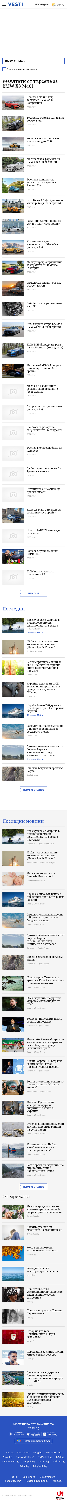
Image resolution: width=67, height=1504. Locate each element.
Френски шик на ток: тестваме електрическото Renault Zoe (44, 182)
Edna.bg (24, 1466)
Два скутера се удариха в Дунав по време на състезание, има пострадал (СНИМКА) (45, 1376)
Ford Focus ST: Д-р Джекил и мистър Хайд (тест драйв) (45, 201)
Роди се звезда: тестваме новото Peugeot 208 (43, 139)
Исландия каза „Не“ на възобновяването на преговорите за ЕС (42, 1147)
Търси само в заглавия (22, 69)
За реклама (29, 1477)
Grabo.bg (44, 1461)
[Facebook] (33, 1485)
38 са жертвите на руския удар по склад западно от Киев (44, 1001)
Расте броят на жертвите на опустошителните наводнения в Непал (45, 1168)
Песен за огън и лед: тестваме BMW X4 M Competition (40, 100)
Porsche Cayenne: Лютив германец (42, 552)
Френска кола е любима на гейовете (44, 449)
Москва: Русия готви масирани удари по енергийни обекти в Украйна (40, 1106)
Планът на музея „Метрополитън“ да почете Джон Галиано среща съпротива (45, 1293)
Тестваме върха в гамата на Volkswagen (45, 119)
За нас (15, 1477)
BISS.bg (60, 1457)
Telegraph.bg (40, 1466)
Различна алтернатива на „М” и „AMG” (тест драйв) (44, 222)
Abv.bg (9, 1452)
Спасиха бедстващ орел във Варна (45, 769)
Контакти (57, 1481)
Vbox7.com (23, 1452)
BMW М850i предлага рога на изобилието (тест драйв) (45, 346)
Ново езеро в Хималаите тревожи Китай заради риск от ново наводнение (45, 980)
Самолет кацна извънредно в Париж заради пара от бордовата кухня (45, 728)
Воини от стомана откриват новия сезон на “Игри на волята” (45, 1084)
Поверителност (13, 1481)
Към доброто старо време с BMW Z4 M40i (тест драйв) (44, 325)
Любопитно (32, 862)
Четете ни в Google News (36, 1441)
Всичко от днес (33, 789)
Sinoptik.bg (28, 1461)
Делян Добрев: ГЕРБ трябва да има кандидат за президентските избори (44, 1064)
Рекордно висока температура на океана (42, 1269)
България (31, 843)
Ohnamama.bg (10, 1461)
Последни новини (23, 821)
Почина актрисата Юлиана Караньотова (44, 1312)
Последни (42, 4)
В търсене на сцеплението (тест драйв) (44, 408)
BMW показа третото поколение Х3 (40, 573)
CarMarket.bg (45, 1457)
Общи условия (47, 1477)
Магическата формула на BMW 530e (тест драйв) (43, 160)
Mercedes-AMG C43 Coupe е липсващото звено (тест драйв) (44, 368)
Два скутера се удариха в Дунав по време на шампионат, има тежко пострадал (43, 624)
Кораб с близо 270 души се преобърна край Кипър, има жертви (45, 708)
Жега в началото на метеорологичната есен (42, 1249)
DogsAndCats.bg (25, 1457)
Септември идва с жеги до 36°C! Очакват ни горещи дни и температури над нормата (44, 666)
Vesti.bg (15, 4)
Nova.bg (7, 1457)
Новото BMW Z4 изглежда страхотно (43, 531)
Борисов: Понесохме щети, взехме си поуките (44, 1020)
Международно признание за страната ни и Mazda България (44, 265)
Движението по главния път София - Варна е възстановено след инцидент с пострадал (46, 751)
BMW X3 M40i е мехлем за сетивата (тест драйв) (44, 511)
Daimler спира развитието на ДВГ (44, 304)
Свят (29, 903)
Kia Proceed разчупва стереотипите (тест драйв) (44, 428)
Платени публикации (37, 1481)
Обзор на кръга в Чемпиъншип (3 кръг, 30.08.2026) (41, 1334)
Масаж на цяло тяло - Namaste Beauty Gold (41, 874)
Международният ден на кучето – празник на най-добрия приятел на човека (44, 1209)
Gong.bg (37, 1452)
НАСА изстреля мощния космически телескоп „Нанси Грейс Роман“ (42, 644)
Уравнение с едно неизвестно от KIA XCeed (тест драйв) (43, 244)
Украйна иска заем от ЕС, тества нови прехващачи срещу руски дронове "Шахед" (43, 688)
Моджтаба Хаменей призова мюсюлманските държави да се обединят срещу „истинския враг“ (45, 1043)
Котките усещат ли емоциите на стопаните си (44, 1228)
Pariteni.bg (59, 1461)
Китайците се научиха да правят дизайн (43, 490)
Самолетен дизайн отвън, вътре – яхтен (44, 284)
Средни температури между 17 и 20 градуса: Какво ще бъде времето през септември (45, 1398)
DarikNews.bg (53, 1452)
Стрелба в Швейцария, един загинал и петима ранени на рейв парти (45, 1126)
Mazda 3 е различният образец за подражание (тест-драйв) (42, 388)
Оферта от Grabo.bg (36, 880)
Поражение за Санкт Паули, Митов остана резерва (45, 1353)
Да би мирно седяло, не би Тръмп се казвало (44, 470)
